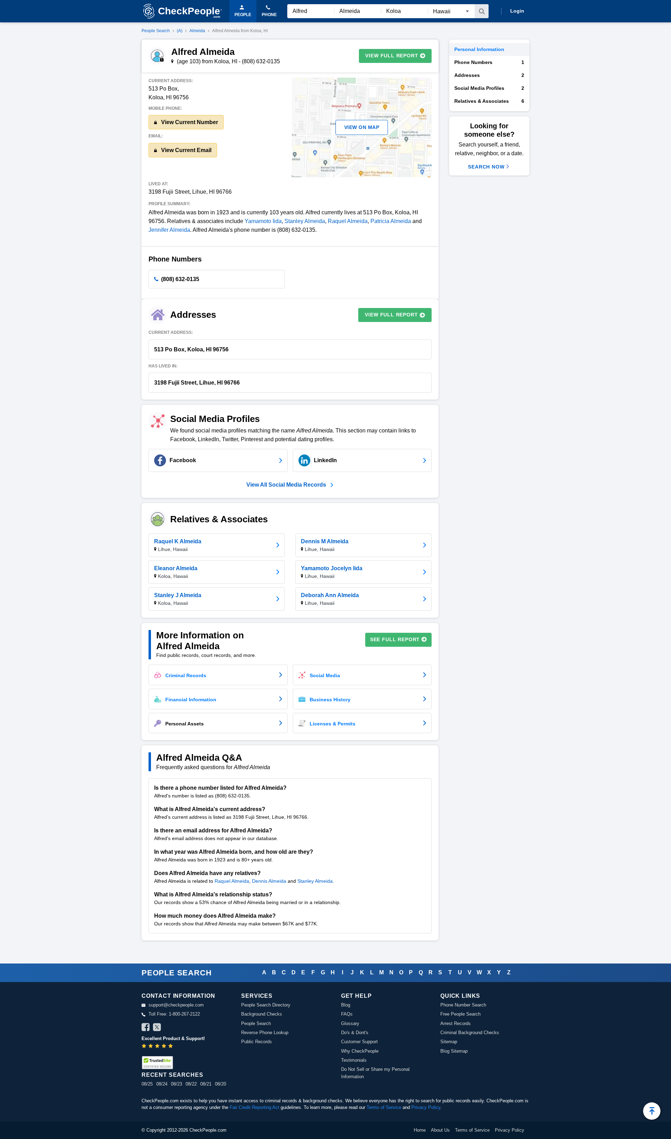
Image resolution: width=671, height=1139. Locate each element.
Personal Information (479, 49)
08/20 (220, 1084)
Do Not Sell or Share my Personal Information (375, 1073)
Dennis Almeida (269, 881)
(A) (179, 30)
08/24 (161, 1084)
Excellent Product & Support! (173, 1038)
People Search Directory (265, 1005)
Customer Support (359, 1041)
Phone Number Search (463, 1005)
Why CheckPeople (359, 1051)
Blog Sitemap (454, 1051)
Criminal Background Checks (469, 1032)
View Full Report (391, 55)
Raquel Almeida (348, 221)
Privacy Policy (425, 1107)
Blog (345, 1005)
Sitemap (448, 1041)
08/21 (205, 1084)
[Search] (482, 11)
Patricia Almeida (390, 221)
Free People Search (460, 1014)
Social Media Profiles (489, 88)
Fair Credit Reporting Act (254, 1107)
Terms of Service (384, 1107)
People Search (156, 30)
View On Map (362, 127)
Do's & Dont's (354, 1032)
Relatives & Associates (489, 101)
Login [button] (517, 11)
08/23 (176, 1084)
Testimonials (354, 1060)
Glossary (350, 1023)
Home (420, 1130)
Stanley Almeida (304, 221)
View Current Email (185, 150)
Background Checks (261, 1014)
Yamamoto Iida (263, 221)
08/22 (191, 1084)
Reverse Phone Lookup (264, 1032)
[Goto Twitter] (157, 1028)
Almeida (197, 30)
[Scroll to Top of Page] (652, 1111)
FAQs (347, 1014)
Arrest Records (455, 1023)
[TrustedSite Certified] (157, 1062)
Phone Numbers (489, 62)
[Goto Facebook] (146, 1028)
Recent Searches (172, 1075)
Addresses (489, 75)
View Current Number (189, 122)
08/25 (147, 1084)
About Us (440, 1130)
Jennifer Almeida (169, 230)
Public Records (256, 1041)
